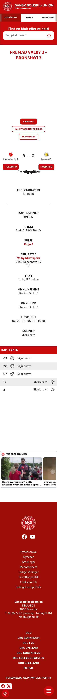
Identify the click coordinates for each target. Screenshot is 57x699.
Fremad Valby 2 (10, 159)
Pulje (28, 240)
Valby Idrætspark (28, 258)
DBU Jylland (28, 648)
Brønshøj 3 (46, 159)
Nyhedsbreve (28, 552)
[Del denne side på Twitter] (9, 686)
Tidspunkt (28, 317)
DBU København (28, 653)
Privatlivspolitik (28, 577)
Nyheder (28, 557)
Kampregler (28, 137)
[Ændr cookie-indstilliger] (5, 693)
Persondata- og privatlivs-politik (28, 678)
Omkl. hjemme (28, 289)
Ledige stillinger (29, 572)
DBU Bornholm (28, 638)
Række (29, 227)
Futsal (29, 668)
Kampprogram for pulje (28, 129)
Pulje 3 (28, 244)
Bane (28, 276)
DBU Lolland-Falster (28, 658)
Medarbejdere (28, 567)
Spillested (28, 254)
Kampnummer (28, 213)
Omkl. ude (28, 303)
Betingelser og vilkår (28, 587)
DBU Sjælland (28, 663)
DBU (28, 633)
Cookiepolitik (28, 582)
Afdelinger (28, 562)
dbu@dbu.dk (30, 617)
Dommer (28, 331)
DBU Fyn (28, 643)
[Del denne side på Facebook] (3, 686)
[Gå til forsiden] (26, 6)
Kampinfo (28, 122)
